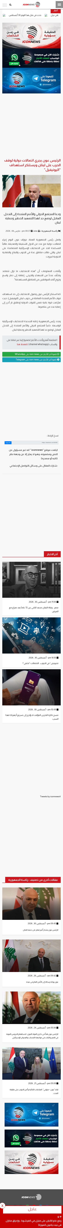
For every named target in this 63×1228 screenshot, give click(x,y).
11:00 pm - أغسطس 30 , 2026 (43, 602)
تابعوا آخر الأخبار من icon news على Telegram (36, 359)
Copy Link (8, 442)
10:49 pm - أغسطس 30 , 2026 (42, 709)
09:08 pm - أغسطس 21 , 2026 (42, 1083)
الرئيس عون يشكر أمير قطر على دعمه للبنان (40, 930)
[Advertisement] (31, 398)
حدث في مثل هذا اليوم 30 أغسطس (45, 15)
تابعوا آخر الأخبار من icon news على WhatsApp (36, 354)
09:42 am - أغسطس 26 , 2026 (42, 975)
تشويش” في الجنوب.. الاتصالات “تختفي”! (40, 663)
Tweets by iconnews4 (50, 796)
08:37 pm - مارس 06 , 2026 (18, 231)
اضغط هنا (22, 344)
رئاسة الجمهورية (49, 231)
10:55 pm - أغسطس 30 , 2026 (43, 657)
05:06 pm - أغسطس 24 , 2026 (42, 1027)
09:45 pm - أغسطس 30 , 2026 (42, 923)
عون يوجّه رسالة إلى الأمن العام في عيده (42, 982)
